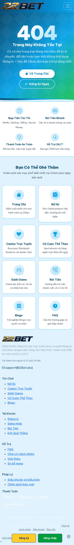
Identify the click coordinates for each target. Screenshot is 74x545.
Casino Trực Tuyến (20, 388)
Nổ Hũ (11, 384)
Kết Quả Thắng (18, 433)
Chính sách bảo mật (21, 484)
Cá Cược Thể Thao (20, 398)
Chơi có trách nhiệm (21, 454)
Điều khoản (39, 529)
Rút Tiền (13, 428)
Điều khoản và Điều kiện (24, 479)
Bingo (11, 402)
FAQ (10, 449)
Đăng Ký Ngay (39, 84)
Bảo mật (51, 529)
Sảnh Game (15, 393)
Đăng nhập (15, 423)
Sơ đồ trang (15, 463)
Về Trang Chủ (39, 73)
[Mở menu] (68, 6)
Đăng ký (13, 419)
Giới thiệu (14, 459)
